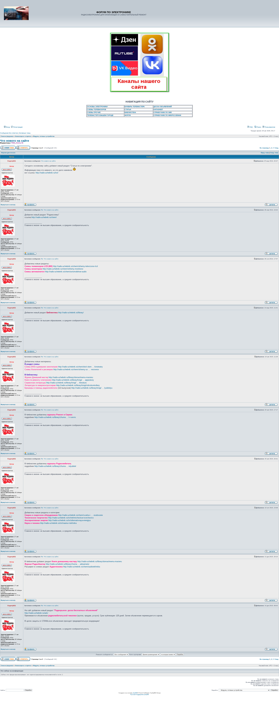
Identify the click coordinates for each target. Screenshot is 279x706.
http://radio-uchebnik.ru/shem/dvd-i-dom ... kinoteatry (80, 367)
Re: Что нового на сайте (49, 210)
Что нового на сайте (14, 140)
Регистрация (18, 127)
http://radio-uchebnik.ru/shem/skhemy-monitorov (63, 269)
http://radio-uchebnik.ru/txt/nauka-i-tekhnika (58, 523)
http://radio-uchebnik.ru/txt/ (47, 173)
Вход (8, 127)
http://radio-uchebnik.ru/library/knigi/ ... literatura (66, 383)
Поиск (258, 127)
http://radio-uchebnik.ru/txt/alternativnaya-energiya (69, 520)
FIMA (13, 143)
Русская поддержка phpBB (139, 694)
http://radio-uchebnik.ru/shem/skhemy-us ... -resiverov (76, 369)
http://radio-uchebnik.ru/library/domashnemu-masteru (71, 377)
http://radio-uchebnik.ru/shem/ (44, 217)
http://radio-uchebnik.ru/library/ (71, 312)
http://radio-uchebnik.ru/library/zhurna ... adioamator (67, 564)
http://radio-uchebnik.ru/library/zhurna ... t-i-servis (55, 417)
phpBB (135, 693)
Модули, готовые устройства (43, 136)
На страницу (264, 148)
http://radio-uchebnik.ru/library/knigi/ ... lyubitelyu (91, 388)
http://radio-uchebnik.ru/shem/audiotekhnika (81, 567)
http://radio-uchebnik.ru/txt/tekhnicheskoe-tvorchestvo (71, 518)
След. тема (274, 152)
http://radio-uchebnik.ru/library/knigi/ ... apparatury (73, 380)
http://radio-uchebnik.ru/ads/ (36, 613)
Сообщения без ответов (9, 133)
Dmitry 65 (19, 143)
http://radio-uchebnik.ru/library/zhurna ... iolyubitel (55, 466)
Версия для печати (8, 152)
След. (276, 148)
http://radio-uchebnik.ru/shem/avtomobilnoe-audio (65, 272)
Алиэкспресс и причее (23, 136)
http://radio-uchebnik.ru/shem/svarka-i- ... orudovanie (80, 515)
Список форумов (7, 136)
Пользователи (269, 127)
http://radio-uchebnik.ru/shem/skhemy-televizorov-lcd (75, 266)
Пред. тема (265, 152)
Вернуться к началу (8, 204)
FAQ (251, 127)
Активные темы (25, 133)
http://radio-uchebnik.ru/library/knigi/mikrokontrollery (78, 385)
